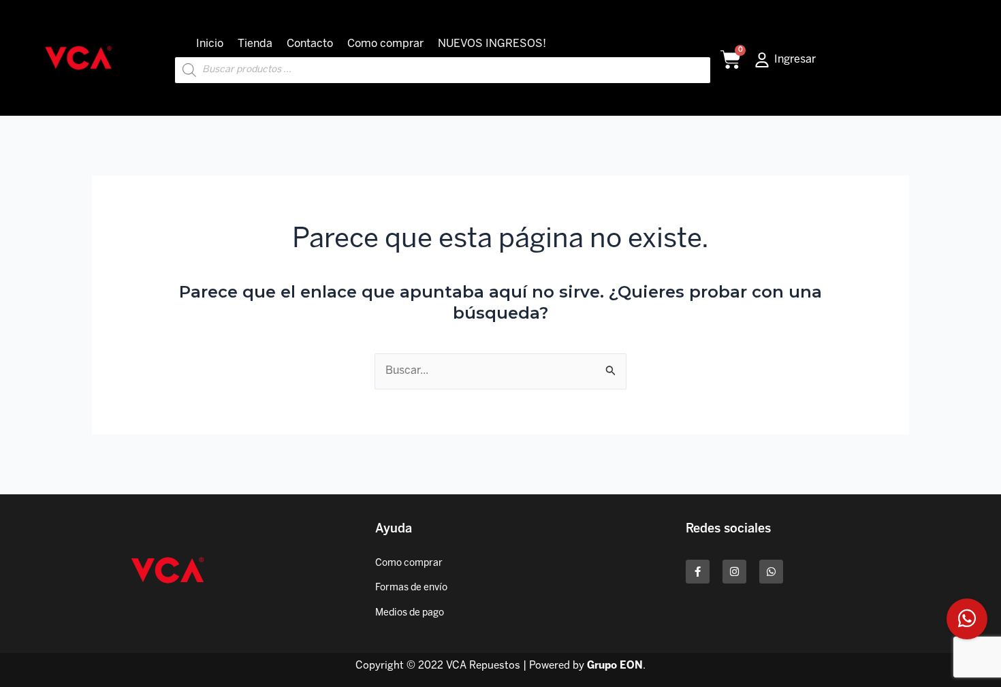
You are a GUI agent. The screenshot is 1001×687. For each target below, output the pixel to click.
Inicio (209, 44)
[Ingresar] (761, 59)
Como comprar (385, 44)
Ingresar (795, 59)
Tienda (255, 44)
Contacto (310, 44)
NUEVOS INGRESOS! (492, 44)
